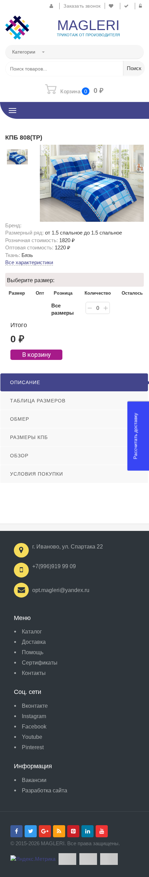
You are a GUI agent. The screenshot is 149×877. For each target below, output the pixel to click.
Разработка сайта (44, 790)
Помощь (32, 652)
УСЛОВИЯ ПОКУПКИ (36, 474)
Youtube (32, 737)
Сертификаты (40, 663)
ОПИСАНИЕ (25, 382)
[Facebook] (16, 831)
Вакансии (34, 780)
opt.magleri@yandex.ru (60, 590)
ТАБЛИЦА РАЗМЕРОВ (37, 400)
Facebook (34, 727)
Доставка (34, 642)
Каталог (32, 632)
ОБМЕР (19, 419)
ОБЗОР (19, 455)
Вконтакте (35, 706)
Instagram (34, 716)
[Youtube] (102, 831)
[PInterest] (73, 831)
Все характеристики (29, 262)
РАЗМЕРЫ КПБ (29, 437)
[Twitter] (31, 831)
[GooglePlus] (45, 831)
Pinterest (33, 747)
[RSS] (59, 831)
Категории (24, 52)
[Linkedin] (87, 831)
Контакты (34, 673)
